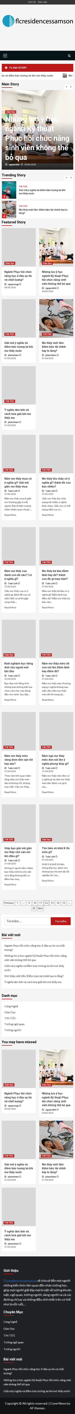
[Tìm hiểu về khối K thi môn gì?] (56, 823)
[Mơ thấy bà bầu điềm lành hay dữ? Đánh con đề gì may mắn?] (56, 546)
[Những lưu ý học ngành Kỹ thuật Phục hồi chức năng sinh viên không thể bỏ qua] (56, 247)
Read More (10, 514)
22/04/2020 (10, 679)
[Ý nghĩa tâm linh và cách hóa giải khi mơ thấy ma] (19, 385)
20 (33, 908)
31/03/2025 (10, 425)
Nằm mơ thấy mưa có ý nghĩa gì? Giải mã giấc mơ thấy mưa (18, 482)
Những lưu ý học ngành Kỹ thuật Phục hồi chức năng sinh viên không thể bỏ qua (35, 957)
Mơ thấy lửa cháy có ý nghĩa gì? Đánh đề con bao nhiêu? (56, 482)
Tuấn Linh (13, 491)
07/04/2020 (47, 860)
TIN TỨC (10, 131)
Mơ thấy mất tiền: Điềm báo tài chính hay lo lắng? (54, 346)
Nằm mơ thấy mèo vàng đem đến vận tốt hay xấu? (18, 759)
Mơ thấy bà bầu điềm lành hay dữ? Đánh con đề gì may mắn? (55, 575)
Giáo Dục (9, 263)
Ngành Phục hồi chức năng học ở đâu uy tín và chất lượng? (18, 275)
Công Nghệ (11, 1006)
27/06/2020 (10, 494)
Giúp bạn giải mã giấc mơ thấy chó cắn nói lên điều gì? (18, 852)
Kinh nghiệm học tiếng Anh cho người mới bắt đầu (18, 667)
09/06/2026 (10, 287)
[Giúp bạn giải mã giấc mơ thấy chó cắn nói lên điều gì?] (19, 823)
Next (40, 908)
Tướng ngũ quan (14, 1024)
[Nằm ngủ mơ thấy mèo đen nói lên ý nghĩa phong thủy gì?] (56, 731)
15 (63, 903)
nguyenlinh (51, 288)
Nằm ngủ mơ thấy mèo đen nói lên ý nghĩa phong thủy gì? (55, 759)
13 (52, 903)
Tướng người (12, 1030)
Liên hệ (32, 1)
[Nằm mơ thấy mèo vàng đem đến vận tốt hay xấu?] (19, 731)
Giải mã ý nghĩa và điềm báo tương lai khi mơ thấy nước (35, 148)
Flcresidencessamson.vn (20, 1280)
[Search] (69, 56)
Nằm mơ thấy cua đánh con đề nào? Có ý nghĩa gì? (18, 575)
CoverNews (58, 1403)
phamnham (14, 164)
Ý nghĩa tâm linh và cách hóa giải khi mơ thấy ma (17, 413)
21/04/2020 (47, 679)
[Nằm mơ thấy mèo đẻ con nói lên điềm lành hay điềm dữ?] (56, 639)
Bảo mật (42, 1)
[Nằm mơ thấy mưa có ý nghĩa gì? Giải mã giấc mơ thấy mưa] (19, 454)
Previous (9, 903)
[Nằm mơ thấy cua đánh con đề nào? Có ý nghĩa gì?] (19, 546)
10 (34, 903)
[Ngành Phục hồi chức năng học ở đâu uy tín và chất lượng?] (19, 247)
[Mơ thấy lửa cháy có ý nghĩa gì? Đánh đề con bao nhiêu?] (56, 454)
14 (58, 903)
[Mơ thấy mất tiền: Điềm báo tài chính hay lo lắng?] (56, 318)
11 (40, 903)
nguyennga (13, 284)
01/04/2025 (30, 164)
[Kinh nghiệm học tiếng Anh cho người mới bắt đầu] (19, 639)
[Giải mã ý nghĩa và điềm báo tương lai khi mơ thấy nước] (19, 318)
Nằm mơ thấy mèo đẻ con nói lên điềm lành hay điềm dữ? (55, 667)
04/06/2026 (47, 291)
